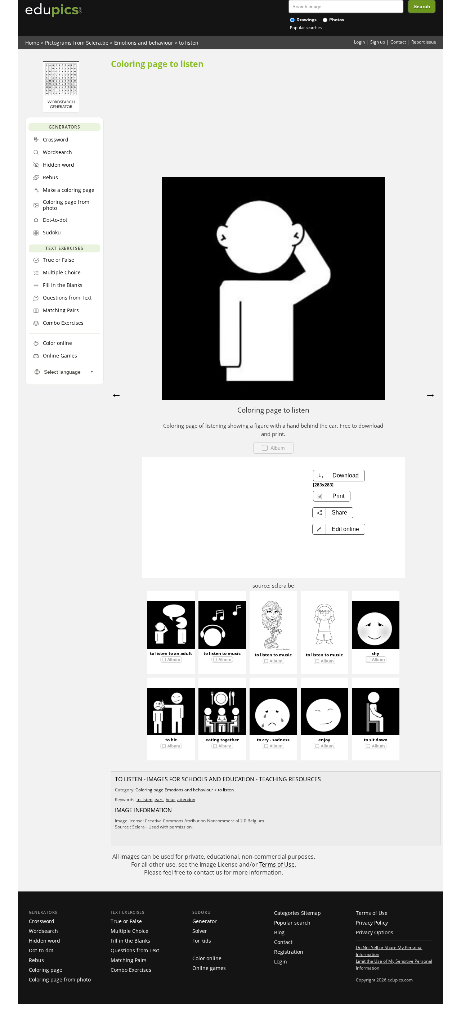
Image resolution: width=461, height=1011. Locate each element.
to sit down (376, 740)
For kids (201, 940)
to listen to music (222, 653)
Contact (398, 42)
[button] (338, 529)
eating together (222, 740)
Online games (209, 968)
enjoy (324, 740)
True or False (126, 921)
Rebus (36, 960)
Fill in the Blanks (130, 940)
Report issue (423, 42)
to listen (188, 42)
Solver (199, 930)
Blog (279, 932)
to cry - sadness (273, 740)
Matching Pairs (129, 960)
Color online (206, 958)
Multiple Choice (129, 930)
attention (186, 799)
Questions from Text (135, 950)
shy (375, 653)
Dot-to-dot (41, 950)
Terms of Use (277, 864)
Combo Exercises (131, 969)
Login (359, 42)
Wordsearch (43, 930)
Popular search (292, 922)
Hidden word (44, 940)
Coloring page (45, 969)
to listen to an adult (171, 653)
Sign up (377, 42)
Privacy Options (374, 932)
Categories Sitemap (297, 912)
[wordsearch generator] (61, 110)
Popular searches (306, 27)
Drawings (306, 20)
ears (159, 799)
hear (170, 799)
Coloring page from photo (60, 979)
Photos (336, 20)
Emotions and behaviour (143, 42)
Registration (288, 951)
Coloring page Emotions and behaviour (174, 790)
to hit (171, 740)
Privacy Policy (372, 922)
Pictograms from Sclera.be (76, 42)
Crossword (41, 921)
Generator (204, 921)
